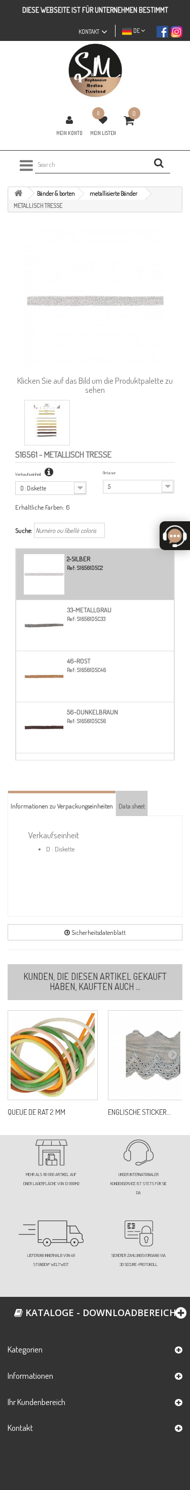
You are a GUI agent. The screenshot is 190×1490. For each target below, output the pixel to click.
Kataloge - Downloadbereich (99, 1312)
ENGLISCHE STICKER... (139, 1112)
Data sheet (132, 806)
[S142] (53, 1055)
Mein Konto (69, 133)
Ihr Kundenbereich (36, 1401)
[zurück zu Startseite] (18, 193)
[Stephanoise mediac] (95, 70)
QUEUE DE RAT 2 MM (36, 1112)
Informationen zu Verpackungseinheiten (62, 806)
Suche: (23, 530)
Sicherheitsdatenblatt (98, 932)
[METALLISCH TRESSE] (47, 422)
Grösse (109, 472)
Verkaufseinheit (28, 474)
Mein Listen (103, 133)
